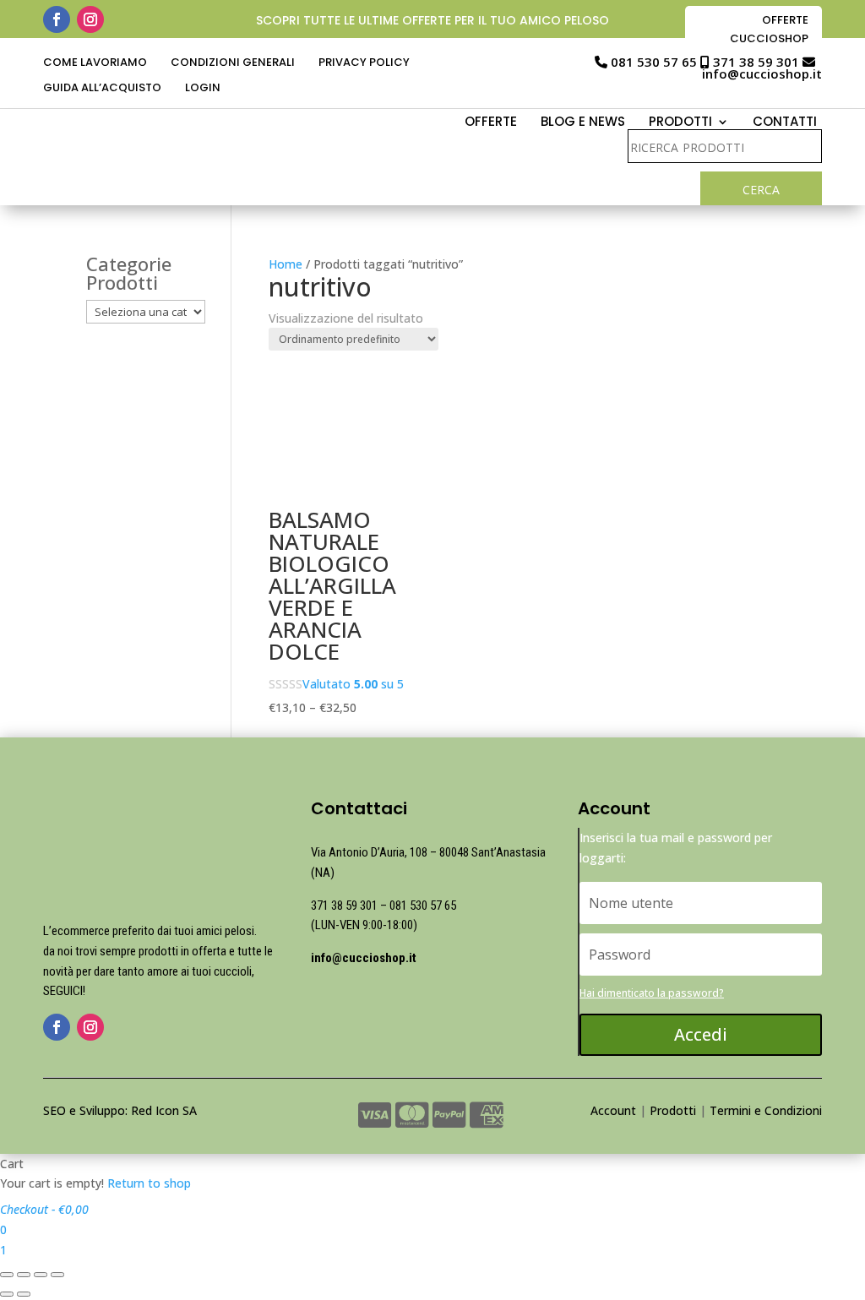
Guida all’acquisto (102, 88)
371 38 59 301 (756, 61)
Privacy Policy (364, 63)
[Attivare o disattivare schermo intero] (40, 1274)
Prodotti (673, 1110)
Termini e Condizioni (766, 1110)
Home (285, 264)
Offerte (491, 123)
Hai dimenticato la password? (651, 993)
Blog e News (583, 123)
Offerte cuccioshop (769, 29)
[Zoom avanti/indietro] (57, 1274)
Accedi (700, 1034)
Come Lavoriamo (95, 63)
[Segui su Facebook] (56, 19)
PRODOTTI (680, 123)
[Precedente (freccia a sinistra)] (7, 1294)
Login (202, 88)
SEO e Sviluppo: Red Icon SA (120, 1110)
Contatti (785, 123)
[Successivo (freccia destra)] (23, 1294)
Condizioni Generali (233, 63)
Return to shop (149, 1183)
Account (613, 1110)
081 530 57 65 (654, 61)
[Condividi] (23, 1274)
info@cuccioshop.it (762, 73)
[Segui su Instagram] (90, 19)
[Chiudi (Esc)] (7, 1274)
